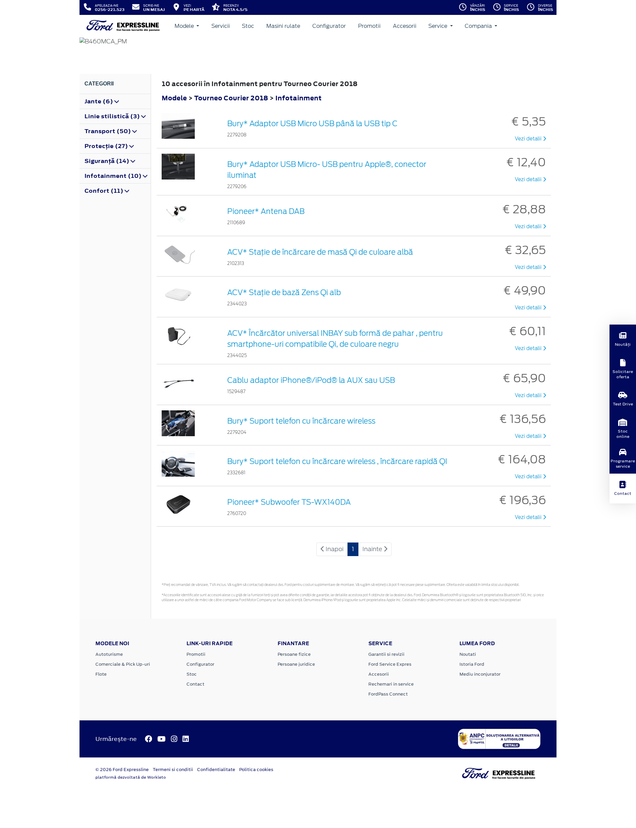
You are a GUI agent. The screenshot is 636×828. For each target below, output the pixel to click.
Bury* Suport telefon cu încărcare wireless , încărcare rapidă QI (337, 461)
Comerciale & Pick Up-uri (122, 664)
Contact (195, 684)
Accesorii (404, 26)
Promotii (369, 26)
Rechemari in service (391, 684)
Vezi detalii (529, 139)
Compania (479, 26)
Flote (101, 674)
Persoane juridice (296, 664)
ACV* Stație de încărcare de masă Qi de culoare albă (320, 252)
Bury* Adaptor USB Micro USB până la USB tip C (312, 123)
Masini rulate (283, 26)
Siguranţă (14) (107, 161)
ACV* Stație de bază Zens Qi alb (284, 292)
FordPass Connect (388, 694)
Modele (185, 26)
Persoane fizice (294, 654)
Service (438, 26)
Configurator (329, 26)
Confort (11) (104, 191)
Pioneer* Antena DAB (265, 211)
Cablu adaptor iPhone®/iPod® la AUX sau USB (311, 380)
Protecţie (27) (106, 146)
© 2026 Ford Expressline (122, 769)
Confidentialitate (216, 769)
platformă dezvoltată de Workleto (130, 777)
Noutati (467, 654)
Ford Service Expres (389, 664)
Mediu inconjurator (480, 674)
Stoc (248, 26)
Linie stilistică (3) (112, 116)
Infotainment (298, 97)
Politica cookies (256, 769)
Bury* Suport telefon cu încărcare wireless (301, 421)
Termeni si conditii (173, 769)
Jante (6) (99, 101)
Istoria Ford (471, 664)
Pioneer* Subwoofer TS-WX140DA (289, 502)
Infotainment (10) (113, 176)
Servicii (220, 26)
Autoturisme (109, 654)
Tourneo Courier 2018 (231, 97)
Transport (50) (108, 131)
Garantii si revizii (386, 654)
